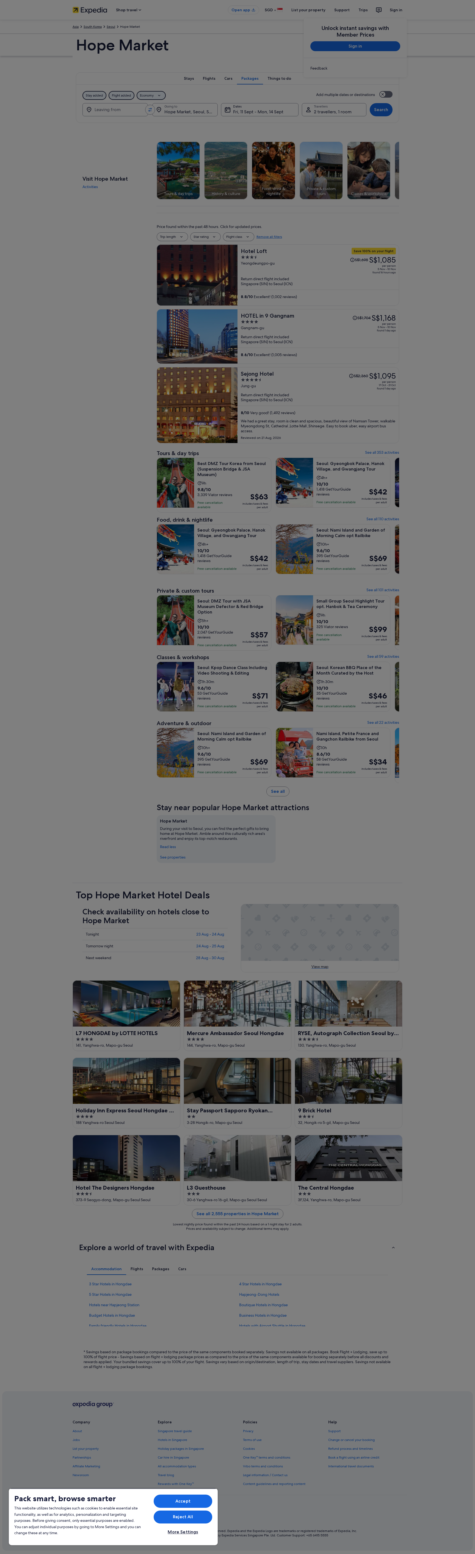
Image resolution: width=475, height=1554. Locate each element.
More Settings (183, 1531)
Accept (182, 1501)
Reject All (183, 1516)
